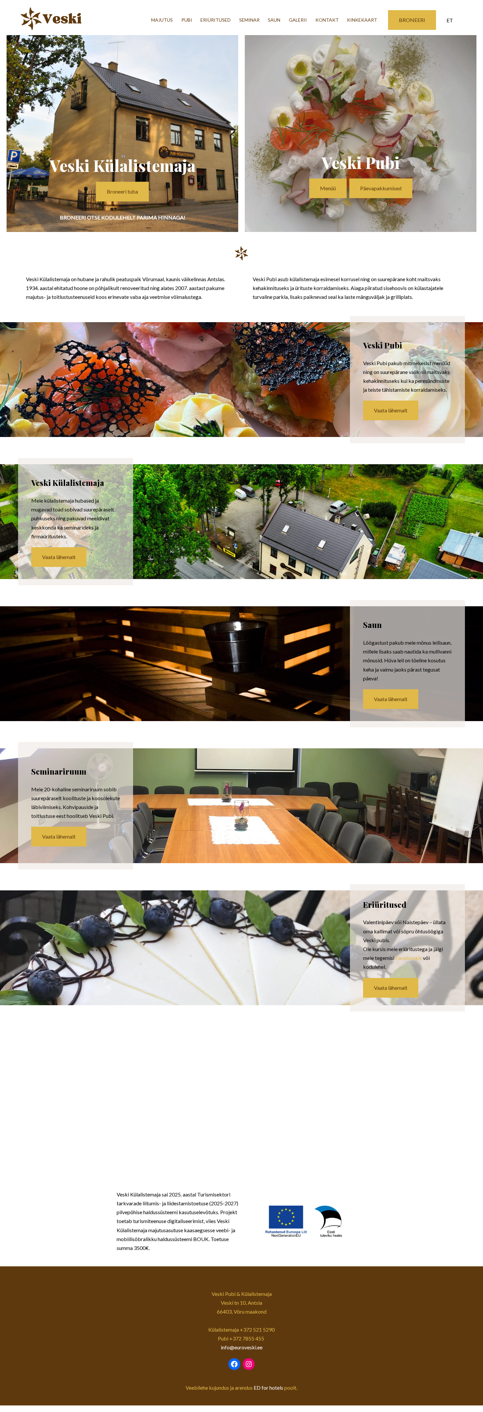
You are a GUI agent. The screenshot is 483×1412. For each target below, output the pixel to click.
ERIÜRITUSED (215, 20)
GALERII (298, 20)
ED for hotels (268, 1387)
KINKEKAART (362, 20)
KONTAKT (327, 20)
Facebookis (408, 958)
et (450, 20)
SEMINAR (249, 20)
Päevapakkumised (381, 188)
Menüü (328, 188)
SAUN (274, 20)
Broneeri (412, 20)
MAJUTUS (162, 20)
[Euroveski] (66, 20)
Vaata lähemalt (390, 410)
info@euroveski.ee (242, 1347)
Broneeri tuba (122, 191)
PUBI (186, 20)
